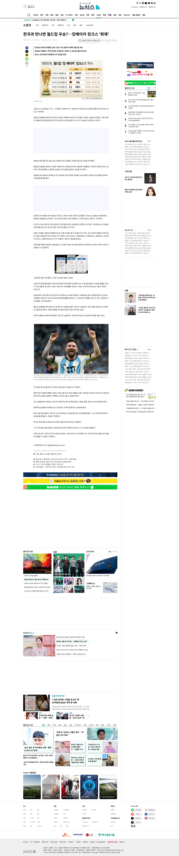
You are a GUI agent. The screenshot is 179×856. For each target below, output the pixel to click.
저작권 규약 (62, 842)
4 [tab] (116, 551)
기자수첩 (128, 171)
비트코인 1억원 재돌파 (31, 576)
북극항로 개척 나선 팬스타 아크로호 (97, 576)
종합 (43, 725)
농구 (68, 25)
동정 (67, 826)
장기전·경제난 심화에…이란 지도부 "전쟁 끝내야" (77, 718)
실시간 (36, 15)
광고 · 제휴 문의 (35, 842)
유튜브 (137, 814)
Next (88, 716)
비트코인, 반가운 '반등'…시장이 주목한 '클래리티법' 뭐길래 (77, 760)
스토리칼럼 (66, 810)
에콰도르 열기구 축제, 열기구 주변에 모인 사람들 (37, 579)
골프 (81, 25)
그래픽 (84, 814)
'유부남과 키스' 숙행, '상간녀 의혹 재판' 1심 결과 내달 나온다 (94, 747)
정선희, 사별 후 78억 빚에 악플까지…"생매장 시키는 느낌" (77, 747)
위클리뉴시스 (152, 7)
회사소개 (25, 842)
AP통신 (113, 810)
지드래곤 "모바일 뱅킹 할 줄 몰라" (94, 760)
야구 (37, 25)
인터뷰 (55, 818)
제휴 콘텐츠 (136, 15)
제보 (143, 15)
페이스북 (151, 814)
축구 (53, 25)
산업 (61, 15)
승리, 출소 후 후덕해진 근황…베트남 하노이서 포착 (37, 749)
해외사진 (94, 810)
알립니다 (122, 842)
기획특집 (65, 818)
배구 (74, 25)
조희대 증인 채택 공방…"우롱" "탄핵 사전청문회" (46, 718)
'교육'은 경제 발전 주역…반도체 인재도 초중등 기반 (38, 763)
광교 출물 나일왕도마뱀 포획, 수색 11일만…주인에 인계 (44, 20)
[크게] (115, 40)
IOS (112, 826)
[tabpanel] (101, 567)
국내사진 (84, 810)
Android (113, 822)
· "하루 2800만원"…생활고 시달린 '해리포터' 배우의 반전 (140, 405)
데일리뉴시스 (66, 822)
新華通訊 (113, 814)
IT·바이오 (69, 15)
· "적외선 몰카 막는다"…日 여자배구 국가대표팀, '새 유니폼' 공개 (140, 401)
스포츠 (98, 15)
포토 (120, 15)
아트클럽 (56, 814)
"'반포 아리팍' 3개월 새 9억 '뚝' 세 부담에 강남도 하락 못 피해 (66, 701)
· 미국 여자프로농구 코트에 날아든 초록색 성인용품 (140, 412)
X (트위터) (137, 818)
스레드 (137, 822)
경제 (51, 15)
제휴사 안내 (45, 842)
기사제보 (78, 842)
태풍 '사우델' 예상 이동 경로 (93, 587)
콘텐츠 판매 (54, 842)
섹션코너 (56, 822)
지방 (87, 15)
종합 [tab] (154, 88)
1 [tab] (109, 551)
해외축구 (61, 25)
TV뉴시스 (126, 15)
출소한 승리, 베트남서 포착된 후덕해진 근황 (70, 637)
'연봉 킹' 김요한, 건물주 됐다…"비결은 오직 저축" (70, 733)
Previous (24, 716)
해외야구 (45, 25)
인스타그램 (151, 818)
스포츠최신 (89, 25)
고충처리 (70, 842)
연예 (104, 15)
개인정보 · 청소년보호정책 (97, 842)
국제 (46, 15)
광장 (115, 15)
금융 (56, 15)
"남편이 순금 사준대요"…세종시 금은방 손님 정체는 (72, 654)
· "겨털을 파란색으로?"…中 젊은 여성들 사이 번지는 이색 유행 (140, 408)
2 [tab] (112, 551)
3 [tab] (114, 551)
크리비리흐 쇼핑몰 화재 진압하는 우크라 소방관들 (37, 591)
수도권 (82, 15)
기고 (64, 814)
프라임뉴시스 (143, 7)
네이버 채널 (137, 810)
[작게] (112, 40)
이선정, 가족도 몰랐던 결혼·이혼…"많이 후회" (71, 646)
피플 (126, 290)
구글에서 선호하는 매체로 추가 (91, 40)
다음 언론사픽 (151, 810)
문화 (92, 15)
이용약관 (85, 842)
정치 (41, 15)
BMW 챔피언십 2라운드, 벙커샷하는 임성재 (37, 587)
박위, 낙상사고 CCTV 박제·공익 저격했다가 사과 (72, 650)
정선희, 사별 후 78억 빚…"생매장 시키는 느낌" (71, 641)
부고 (61, 826)
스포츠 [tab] (148, 88)
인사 (55, 826)
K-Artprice (134, 7)
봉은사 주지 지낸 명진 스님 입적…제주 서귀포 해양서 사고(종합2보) (38, 756)
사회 (76, 15)
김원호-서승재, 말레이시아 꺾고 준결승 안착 (37, 583)
